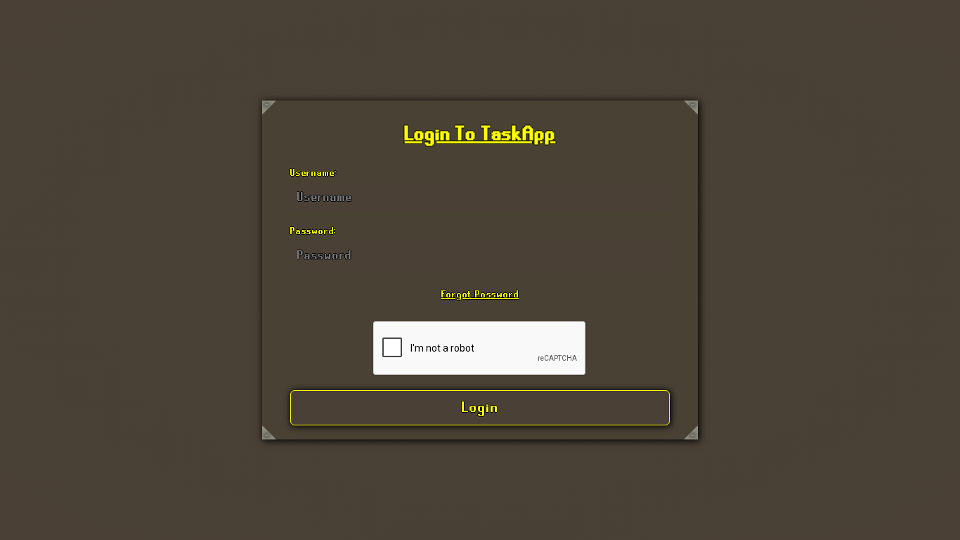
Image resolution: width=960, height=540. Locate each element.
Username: (313, 173)
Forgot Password (480, 294)
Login (480, 407)
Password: (313, 231)
